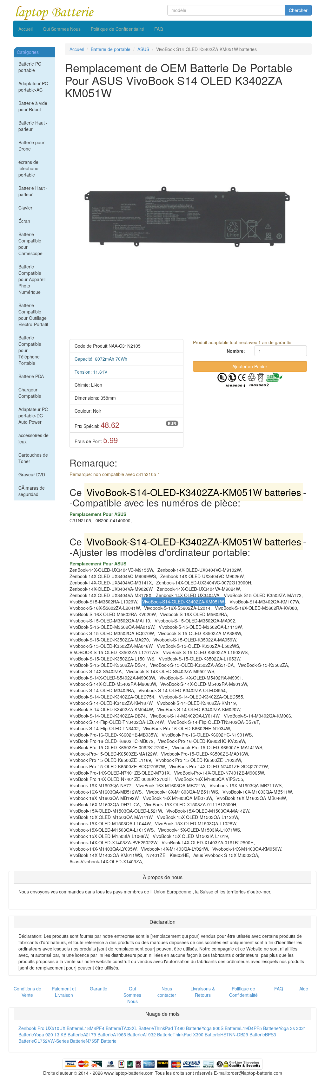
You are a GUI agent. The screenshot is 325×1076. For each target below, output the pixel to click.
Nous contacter (166, 991)
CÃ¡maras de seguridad (31, 491)
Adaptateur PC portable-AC (33, 86)
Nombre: (236, 351)
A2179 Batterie (98, 1034)
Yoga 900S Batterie (221, 1028)
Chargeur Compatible (29, 392)
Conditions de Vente (27, 991)
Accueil (25, 29)
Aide (303, 988)
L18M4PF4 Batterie (101, 1028)
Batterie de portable (110, 49)
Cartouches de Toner (33, 458)
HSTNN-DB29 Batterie (242, 1034)
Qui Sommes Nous (62, 29)
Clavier (25, 207)
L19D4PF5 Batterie (259, 1028)
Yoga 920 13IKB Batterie (58, 1034)
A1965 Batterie (128, 1034)
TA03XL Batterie (137, 1028)
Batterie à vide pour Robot (32, 106)
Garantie (98, 988)
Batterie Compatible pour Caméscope (30, 243)
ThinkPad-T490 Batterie (178, 1028)
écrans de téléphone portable (28, 168)
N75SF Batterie (101, 1041)
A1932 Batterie (158, 1034)
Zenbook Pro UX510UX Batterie (50, 1028)
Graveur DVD (31, 474)
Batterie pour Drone (31, 145)
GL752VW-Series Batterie (60, 1041)
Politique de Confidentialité (117, 29)
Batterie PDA (31, 376)
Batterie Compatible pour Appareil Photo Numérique (31, 279)
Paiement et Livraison (64, 991)
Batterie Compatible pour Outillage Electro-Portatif (33, 314)
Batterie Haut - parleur (33, 125)
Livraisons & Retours (202, 991)
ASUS (143, 49)
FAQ (158, 29)
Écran (24, 221)
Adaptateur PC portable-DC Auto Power (33, 415)
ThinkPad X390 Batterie (196, 1034)
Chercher (298, 10)
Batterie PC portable (29, 67)
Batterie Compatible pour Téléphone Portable (29, 350)
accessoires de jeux (33, 438)
